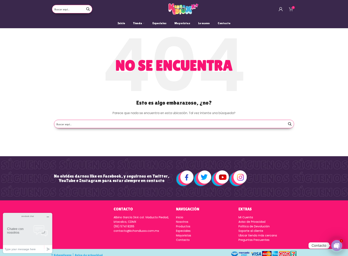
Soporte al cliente (250, 231)
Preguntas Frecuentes (253, 240)
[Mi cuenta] (280, 9)
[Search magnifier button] (88, 9)
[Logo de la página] (183, 9)
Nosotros (182, 222)
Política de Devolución (254, 226)
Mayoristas (183, 235)
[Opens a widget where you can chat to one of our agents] (27, 233)
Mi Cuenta (245, 217)
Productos (183, 226)
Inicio (179, 217)
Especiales (183, 231)
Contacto (183, 240)
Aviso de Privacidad (251, 222)
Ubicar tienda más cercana (257, 235)
